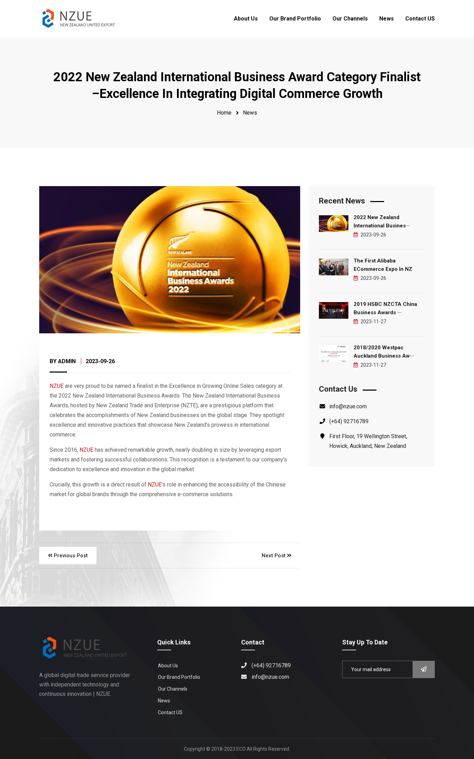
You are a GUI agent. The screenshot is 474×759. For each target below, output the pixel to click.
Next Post (274, 555)
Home (224, 112)
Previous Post (70, 555)
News (386, 18)
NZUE (57, 386)
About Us (246, 18)
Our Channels (350, 18)
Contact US (420, 18)
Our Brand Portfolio (295, 18)
